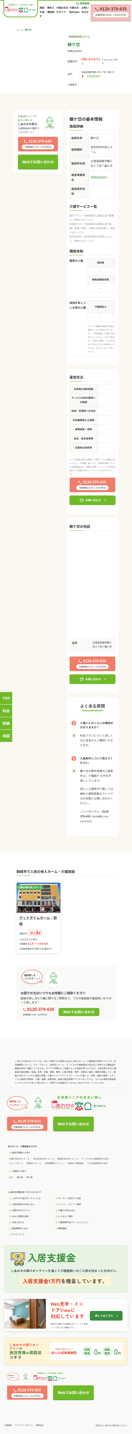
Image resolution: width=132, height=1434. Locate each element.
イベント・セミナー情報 (69, 1204)
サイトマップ (18, 1234)
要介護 (29, 1177)
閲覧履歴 (82, 3)
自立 (11, 1177)
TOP (6, 698)
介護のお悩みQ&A (66, 1210)
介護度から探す (19, 1171)
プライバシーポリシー (24, 1425)
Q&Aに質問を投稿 (20, 1216)
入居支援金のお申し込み (23, 1204)
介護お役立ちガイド (21, 1210)
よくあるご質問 (65, 1216)
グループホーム (16, 1163)
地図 (6, 735)
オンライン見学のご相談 (69, 1198)
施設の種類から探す (21, 1152)
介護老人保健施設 (75, 1163)
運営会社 (40, 1425)
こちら (87, 740)
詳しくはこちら (104, 1315)
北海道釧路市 (93, 76)
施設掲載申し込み (20, 1228)
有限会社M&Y (75, 51)
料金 (6, 710)
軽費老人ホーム (34, 1163)
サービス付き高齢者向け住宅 (95, 1158)
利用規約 (8, 1425)
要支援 (20, 1177)
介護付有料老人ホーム (19, 1158)
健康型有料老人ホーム (67, 1158)
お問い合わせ (90, 500)
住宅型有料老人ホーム (43, 1158)
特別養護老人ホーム (54, 1163)
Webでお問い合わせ (38, 161)
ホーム (20, 29)
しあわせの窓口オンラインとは (26, 1198)
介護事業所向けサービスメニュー (73, 1222)
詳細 (6, 723)
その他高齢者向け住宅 (97, 1163)
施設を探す (42, 12)
